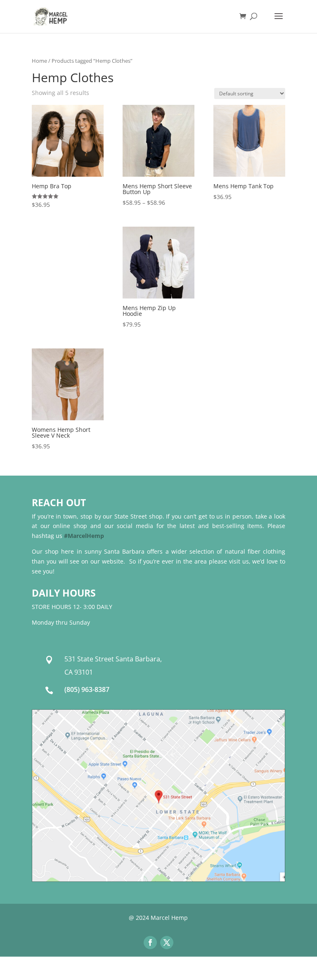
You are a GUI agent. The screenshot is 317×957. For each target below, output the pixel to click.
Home (39, 60)
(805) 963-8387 (86, 689)
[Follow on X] (166, 942)
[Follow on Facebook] (150, 942)
